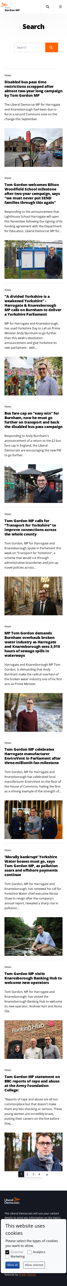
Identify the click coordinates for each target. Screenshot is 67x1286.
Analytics (39, 1252)
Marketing (18, 1256)
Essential (17, 1252)
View (33, 118)
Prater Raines (27, 1274)
